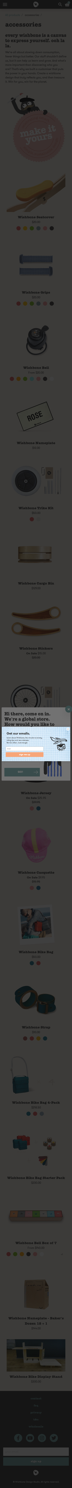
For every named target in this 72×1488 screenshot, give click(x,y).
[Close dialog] (68, 729)
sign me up (24, 754)
